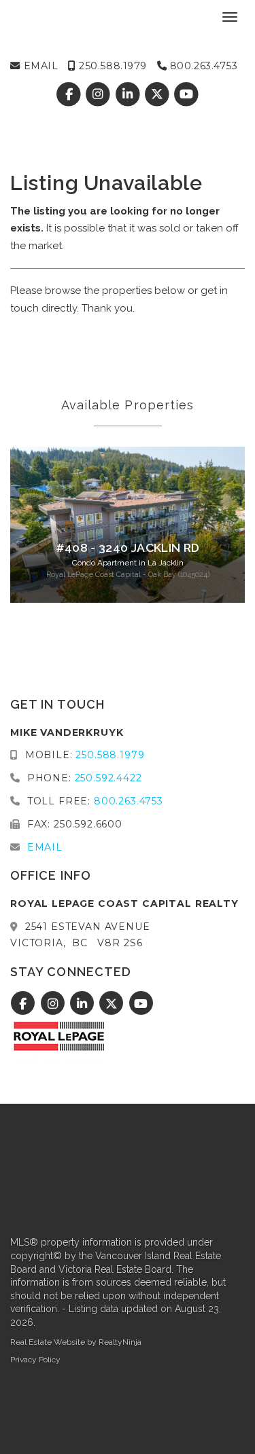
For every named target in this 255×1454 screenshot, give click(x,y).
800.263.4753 (202, 66)
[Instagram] (99, 94)
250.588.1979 (111, 66)
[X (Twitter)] (158, 94)
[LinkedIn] (128, 94)
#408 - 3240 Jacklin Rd (128, 548)
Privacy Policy (35, 1359)
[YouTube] (186, 94)
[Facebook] (70, 94)
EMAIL (39, 66)
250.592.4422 (108, 778)
